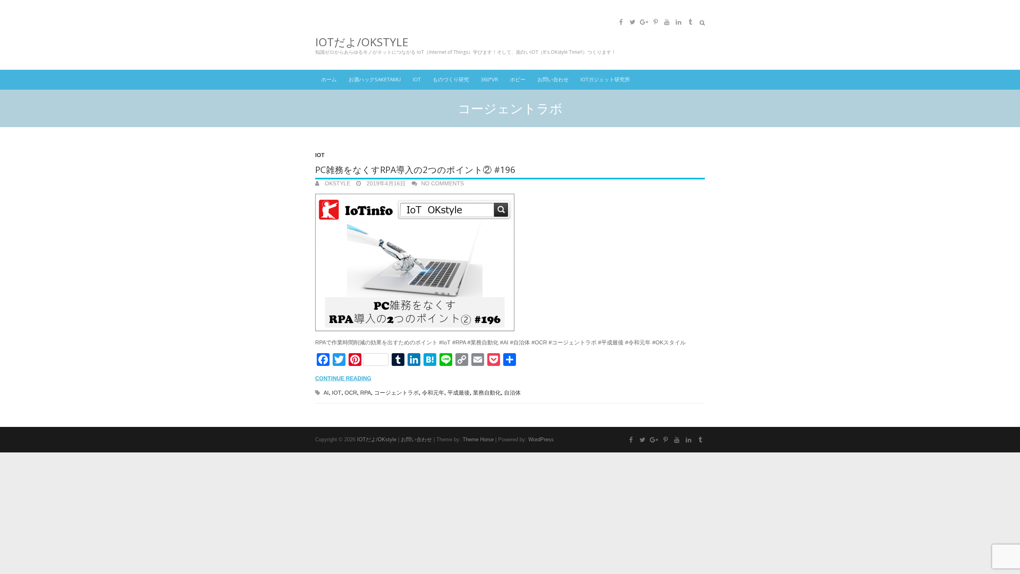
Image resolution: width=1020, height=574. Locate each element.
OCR (351, 392)
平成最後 (458, 392)
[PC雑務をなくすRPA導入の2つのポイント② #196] (510, 263)
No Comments (442, 183)
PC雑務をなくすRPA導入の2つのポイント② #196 (415, 169)
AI (326, 392)
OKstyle (336, 183)
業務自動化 (487, 392)
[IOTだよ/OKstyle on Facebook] (621, 22)
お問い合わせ (553, 79)
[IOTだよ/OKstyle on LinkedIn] (678, 22)
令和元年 (433, 392)
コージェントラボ (396, 392)
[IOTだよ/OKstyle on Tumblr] (690, 22)
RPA (365, 392)
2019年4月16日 (385, 183)
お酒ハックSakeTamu (375, 79)
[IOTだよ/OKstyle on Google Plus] (644, 22)
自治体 (512, 392)
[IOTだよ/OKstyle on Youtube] (667, 22)
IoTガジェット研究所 (605, 79)
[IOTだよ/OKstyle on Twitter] (632, 22)
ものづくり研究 (451, 79)
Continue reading (343, 378)
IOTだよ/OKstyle (361, 42)
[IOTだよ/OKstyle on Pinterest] (655, 22)
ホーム (329, 79)
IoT (417, 79)
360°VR (489, 79)
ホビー (518, 79)
